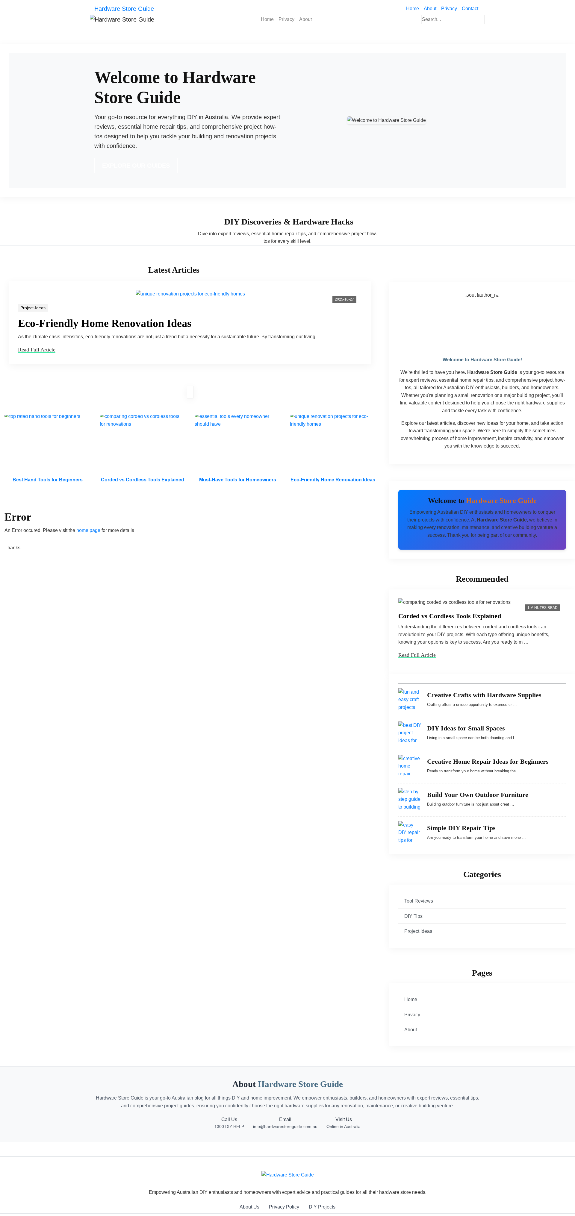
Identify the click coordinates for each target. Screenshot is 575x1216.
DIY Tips (413, 916)
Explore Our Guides (136, 165)
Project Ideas (418, 931)
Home (413, 8)
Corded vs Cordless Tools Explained (449, 616)
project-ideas (33, 307)
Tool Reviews (418, 900)
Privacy (449, 8)
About (430, 8)
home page (88, 530)
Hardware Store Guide (124, 8)
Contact (470, 8)
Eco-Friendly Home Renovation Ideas (104, 323)
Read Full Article (36, 350)
